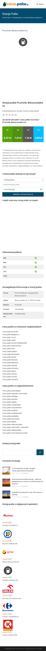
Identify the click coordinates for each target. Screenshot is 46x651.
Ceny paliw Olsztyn (9, 374)
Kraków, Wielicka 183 (9, 635)
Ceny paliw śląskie (9, 422)
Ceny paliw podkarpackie (12, 413)
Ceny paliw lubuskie (10, 399)
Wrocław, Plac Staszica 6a (11, 598)
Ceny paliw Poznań (9, 377)
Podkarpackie (17, 18)
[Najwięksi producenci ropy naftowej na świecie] (6, 494)
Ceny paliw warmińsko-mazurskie (15, 427)
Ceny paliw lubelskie (10, 396)
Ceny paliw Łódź (8, 348)
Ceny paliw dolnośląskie (11, 391)
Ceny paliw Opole (9, 357)
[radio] (3, 115)
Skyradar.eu (20, 649)
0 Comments (25, 473)
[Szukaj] (40, 452)
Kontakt (39, 649)
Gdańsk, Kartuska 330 (10, 580)
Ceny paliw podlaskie (10, 416)
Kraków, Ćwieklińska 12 (10, 617)
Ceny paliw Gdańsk (9, 365)
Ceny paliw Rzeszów (10, 360)
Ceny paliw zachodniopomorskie (15, 433)
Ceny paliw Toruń (9, 337)
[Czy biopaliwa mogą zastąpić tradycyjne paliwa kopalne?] (6, 471)
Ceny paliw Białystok (10, 363)
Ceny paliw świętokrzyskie (12, 424)
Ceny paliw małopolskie (11, 405)
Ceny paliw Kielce (9, 371)
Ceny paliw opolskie (10, 410)
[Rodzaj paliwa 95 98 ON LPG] (23, 180)
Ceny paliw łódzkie (9, 402)
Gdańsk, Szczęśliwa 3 (10, 525)
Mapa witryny (30, 649)
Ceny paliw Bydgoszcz (10, 334)
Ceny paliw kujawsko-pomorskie (14, 393)
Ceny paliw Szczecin (10, 379)
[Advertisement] (23, 77)
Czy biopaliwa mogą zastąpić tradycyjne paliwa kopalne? (23, 469)
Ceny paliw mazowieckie (11, 407)
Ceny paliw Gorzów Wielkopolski (14, 343)
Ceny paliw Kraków (9, 351)
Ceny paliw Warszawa (10, 354)
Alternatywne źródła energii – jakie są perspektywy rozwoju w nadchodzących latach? (27, 481)
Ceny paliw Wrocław (10, 332)
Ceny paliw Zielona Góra (11, 346)
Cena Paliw (6, 18)
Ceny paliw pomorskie (10, 419)
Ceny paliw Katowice (10, 368)
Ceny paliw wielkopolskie (11, 430)
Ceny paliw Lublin (9, 340)
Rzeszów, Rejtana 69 (9, 544)
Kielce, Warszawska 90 (10, 562)
